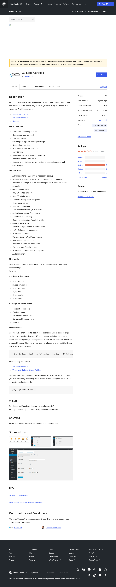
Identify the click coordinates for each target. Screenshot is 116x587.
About (11, 549)
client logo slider (100, 130)
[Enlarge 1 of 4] (26, 439)
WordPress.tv (55, 560)
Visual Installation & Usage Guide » (26, 370)
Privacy (12, 560)
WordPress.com (96, 549)
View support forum (86, 196)
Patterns (32, 560)
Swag (72, 560)
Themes (32, 553)
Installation (39, 86)
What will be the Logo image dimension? (26, 502)
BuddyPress (94, 560)
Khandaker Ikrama (53, 528)
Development (54, 86)
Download (101, 75)
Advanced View (84, 136)
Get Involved (74, 549)
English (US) (102, 120)
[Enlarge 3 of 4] (70, 439)
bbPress (93, 556)
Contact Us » (18, 121)
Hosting (12, 556)
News (11, 553)
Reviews (25, 86)
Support (103, 86)
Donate (73, 556)
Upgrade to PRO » (20, 114)
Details (14, 86)
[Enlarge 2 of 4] (48, 439)
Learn (51, 549)
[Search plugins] (33, 19)
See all (104, 177)
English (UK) (35, 573)
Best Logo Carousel (99, 125)
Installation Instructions (18, 495)
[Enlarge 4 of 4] (70, 451)
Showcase (33, 549)
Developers (53, 556)
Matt (91, 553)
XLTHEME (29, 77)
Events (71, 553)
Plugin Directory (15, 11)
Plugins (31, 556)
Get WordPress (105, 4)
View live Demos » (20, 118)
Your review (82, 177)
